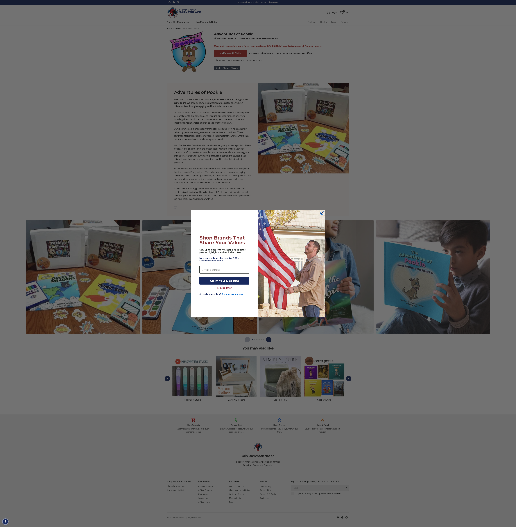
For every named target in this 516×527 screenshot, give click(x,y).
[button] (5, 521)
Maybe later (224, 288)
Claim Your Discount (224, 280)
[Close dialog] (322, 213)
